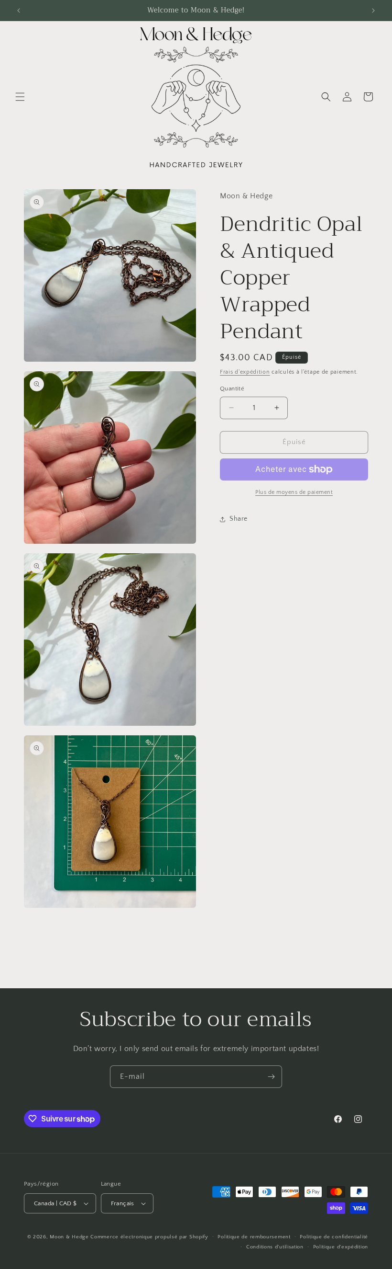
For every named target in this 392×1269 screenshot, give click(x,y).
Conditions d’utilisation (275, 1247)
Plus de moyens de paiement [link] (294, 492)
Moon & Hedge (70, 1237)
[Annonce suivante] (373, 10)
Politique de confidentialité (334, 1237)
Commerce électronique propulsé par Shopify (149, 1237)
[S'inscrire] (271, 1076)
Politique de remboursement (254, 1237)
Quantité (232, 388)
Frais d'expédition (245, 372)
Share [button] (238, 519)
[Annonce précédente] (18, 10)
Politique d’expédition (340, 1247)
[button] (20, 96)
